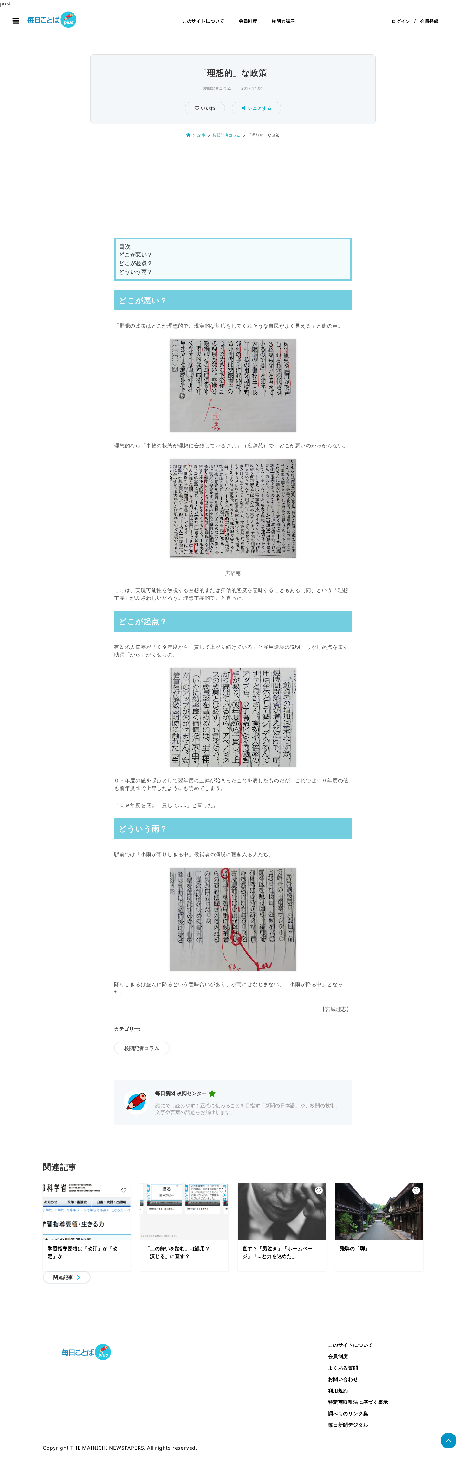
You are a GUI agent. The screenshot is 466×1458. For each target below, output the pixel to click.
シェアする (259, 108)
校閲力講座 (283, 21)
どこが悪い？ (136, 254)
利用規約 (338, 1390)
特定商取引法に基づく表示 (358, 1402)
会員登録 (429, 21)
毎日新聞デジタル (348, 1425)
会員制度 (248, 21)
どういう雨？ (136, 271)
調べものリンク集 (348, 1413)
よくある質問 (343, 1367)
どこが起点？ (136, 263)
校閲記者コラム (217, 88)
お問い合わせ (343, 1379)
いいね (207, 108)
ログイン (401, 21)
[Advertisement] (233, 191)
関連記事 (63, 1277)
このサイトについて (203, 21)
